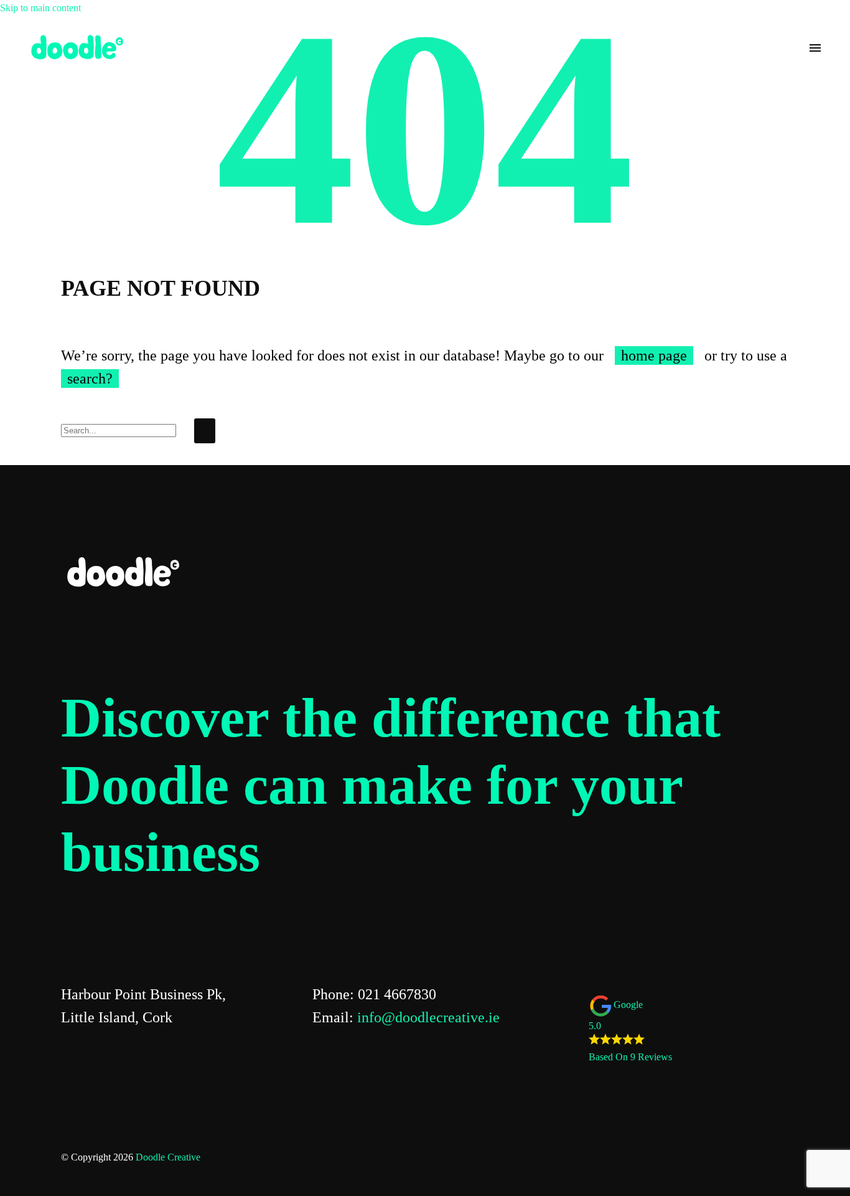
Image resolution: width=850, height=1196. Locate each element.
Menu (815, 48)
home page (654, 355)
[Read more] (792, 48)
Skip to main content (40, 7)
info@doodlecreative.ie (428, 1017)
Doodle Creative (168, 1157)
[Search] (204, 430)
